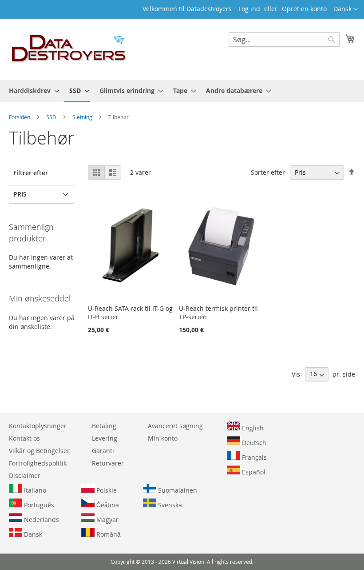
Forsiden (20, 116)
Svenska (169, 505)
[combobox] (284, 39)
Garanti (103, 450)
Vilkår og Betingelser (39, 450)
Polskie (106, 490)
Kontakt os (24, 438)
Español (252, 472)
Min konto (163, 438)
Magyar (107, 519)
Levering (104, 438)
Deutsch (253, 442)
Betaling (104, 425)
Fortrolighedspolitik (38, 463)
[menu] (182, 91)
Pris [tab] (20, 194)
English (252, 428)
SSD (52, 116)
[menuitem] (31, 90)
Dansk (32, 534)
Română (108, 534)
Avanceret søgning (175, 425)
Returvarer (108, 463)
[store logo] (69, 49)
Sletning (83, 116)
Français (253, 457)
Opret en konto (304, 8)
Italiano (34, 490)
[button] (345, 9)
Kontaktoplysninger (38, 425)
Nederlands (40, 519)
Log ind (249, 8)
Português (38, 505)
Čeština (107, 505)
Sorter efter (268, 172)
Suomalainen (176, 490)
